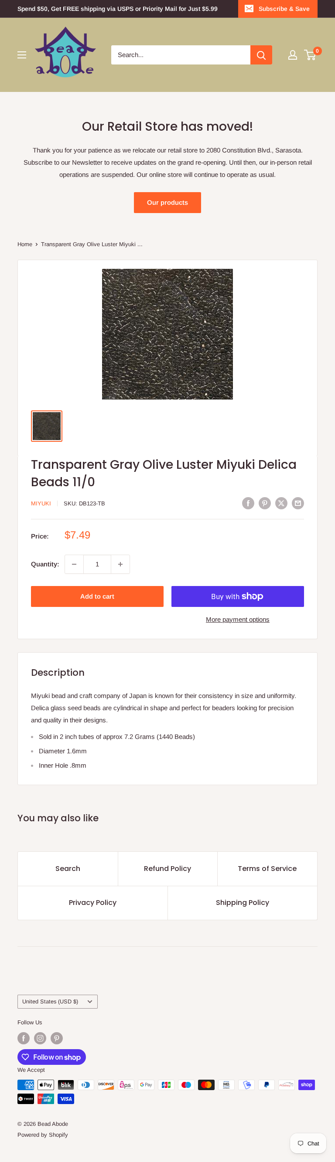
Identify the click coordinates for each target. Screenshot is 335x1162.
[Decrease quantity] (74, 564)
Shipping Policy (242, 903)
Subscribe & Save (284, 8)
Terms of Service (267, 869)
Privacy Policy (92, 903)
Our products (167, 202)
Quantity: (45, 564)
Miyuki (41, 503)
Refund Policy (167, 869)
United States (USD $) (50, 1001)
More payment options (238, 619)
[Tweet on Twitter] (281, 502)
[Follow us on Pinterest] (57, 1038)
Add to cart (97, 596)
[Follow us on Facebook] (23, 1038)
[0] (310, 55)
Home (24, 244)
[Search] (261, 54)
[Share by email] (298, 502)
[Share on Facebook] (248, 502)
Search (67, 869)
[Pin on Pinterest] (265, 502)
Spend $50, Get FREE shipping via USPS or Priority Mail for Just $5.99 (117, 8)
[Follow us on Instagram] (40, 1038)
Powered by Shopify (42, 1135)
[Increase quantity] (120, 564)
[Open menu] (21, 54)
